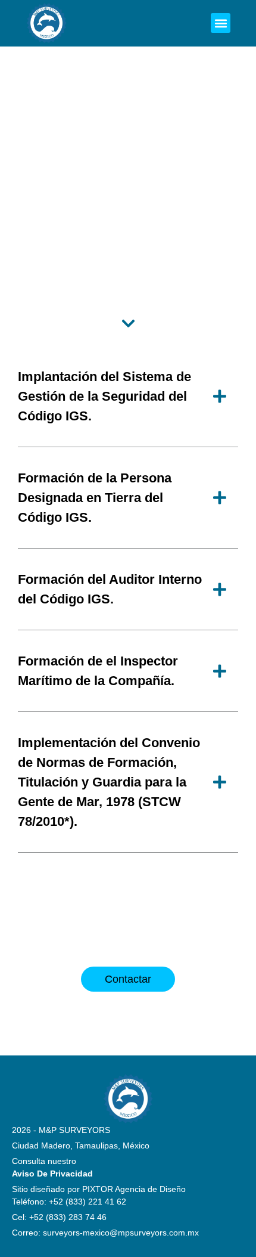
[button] (220, 23)
